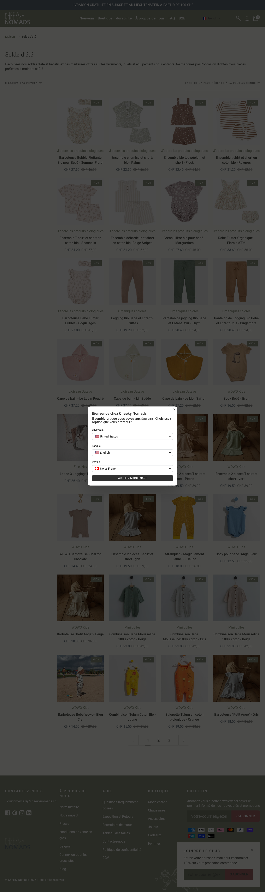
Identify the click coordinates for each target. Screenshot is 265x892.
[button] (132, 436)
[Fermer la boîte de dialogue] (174, 409)
